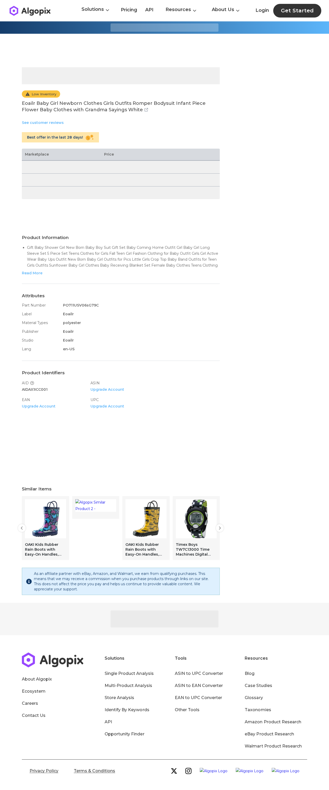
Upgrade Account (107, 389)
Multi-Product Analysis (128, 685)
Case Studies (258, 685)
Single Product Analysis (129, 673)
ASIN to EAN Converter (199, 685)
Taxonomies (258, 709)
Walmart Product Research (273, 746)
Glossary (254, 697)
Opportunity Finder (124, 734)
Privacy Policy (44, 770)
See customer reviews (43, 122)
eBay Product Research (269, 734)
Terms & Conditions (94, 770)
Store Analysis (119, 697)
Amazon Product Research (273, 721)
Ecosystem (33, 691)
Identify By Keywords (127, 709)
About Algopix (37, 679)
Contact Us (33, 715)
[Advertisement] (164, 50)
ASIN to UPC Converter (199, 673)
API (149, 10)
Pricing (129, 10)
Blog (249, 673)
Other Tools (187, 709)
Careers (30, 703)
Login (262, 10)
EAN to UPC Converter (198, 697)
